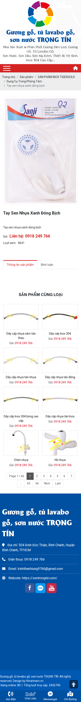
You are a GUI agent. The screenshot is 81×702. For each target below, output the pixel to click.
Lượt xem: (9, 243)
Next (47, 483)
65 (28, 483)
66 (37, 483)
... (21, 483)
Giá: (5, 236)
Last (58, 483)
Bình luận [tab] (47, 265)
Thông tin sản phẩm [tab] (20, 265)
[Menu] (6, 68)
